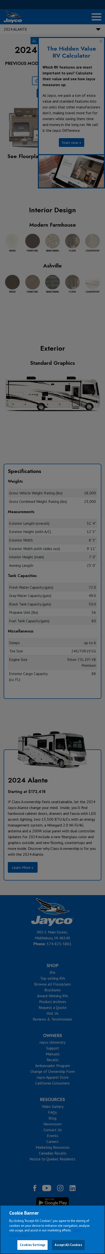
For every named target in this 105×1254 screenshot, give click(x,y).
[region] (52, 1229)
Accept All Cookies (68, 1245)
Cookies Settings (32, 1245)
